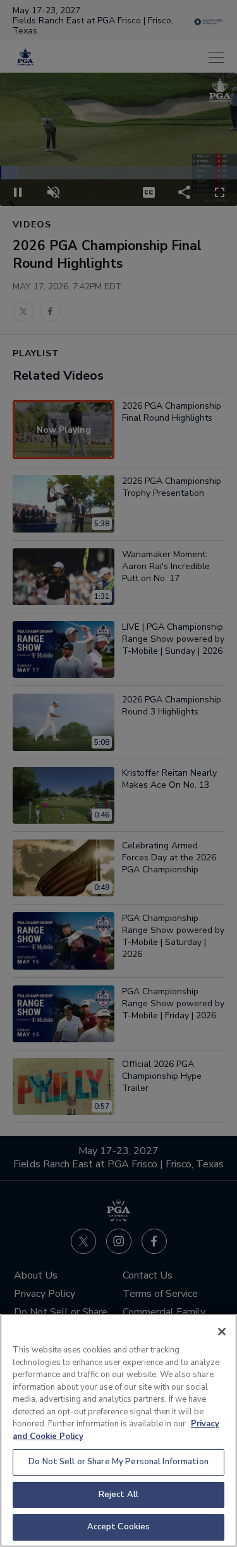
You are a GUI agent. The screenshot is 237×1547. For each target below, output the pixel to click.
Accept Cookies (118, 1526)
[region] (118, 1430)
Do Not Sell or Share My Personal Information (118, 1461)
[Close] (222, 1331)
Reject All (118, 1494)
